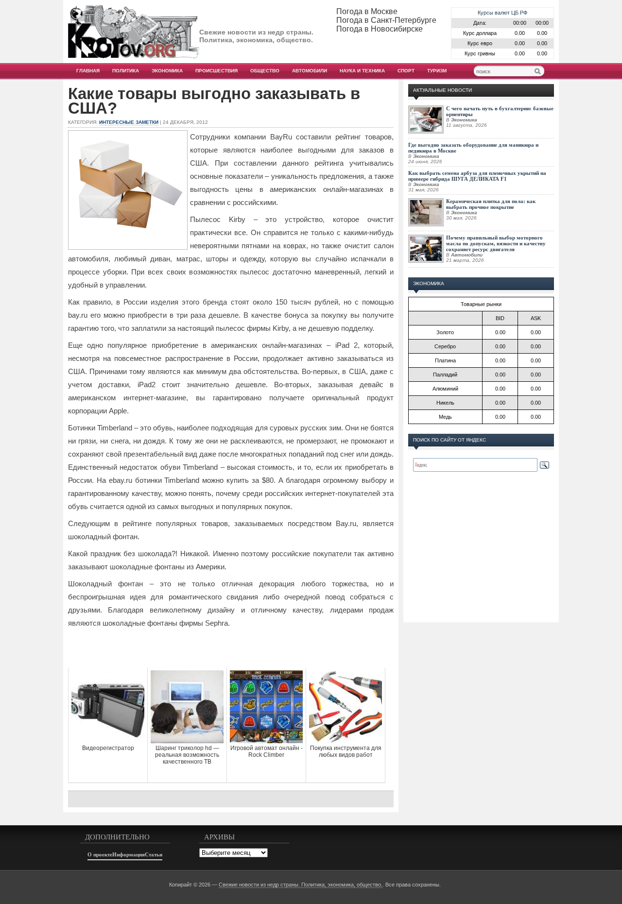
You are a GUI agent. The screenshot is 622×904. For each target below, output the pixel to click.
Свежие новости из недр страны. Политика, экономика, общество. (300, 884)
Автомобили (309, 70)
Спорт (406, 70)
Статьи (153, 854)
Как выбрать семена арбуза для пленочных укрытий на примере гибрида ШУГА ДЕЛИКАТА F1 (477, 176)
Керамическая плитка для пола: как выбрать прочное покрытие (491, 204)
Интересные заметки (128, 122)
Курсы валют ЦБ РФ (502, 13)
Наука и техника (362, 70)
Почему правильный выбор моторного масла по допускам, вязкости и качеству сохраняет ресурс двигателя (496, 243)
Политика (125, 70)
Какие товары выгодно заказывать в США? (214, 101)
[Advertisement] (231, 648)
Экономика (167, 70)
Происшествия (216, 70)
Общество (264, 70)
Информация (128, 854)
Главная (88, 70)
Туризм (437, 70)
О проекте (99, 854)
